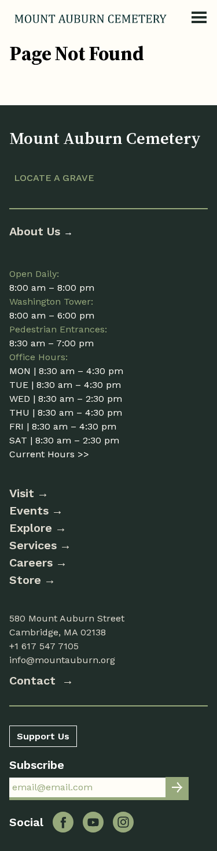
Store (25, 580)
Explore (30, 528)
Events (29, 510)
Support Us (43, 736)
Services (33, 545)
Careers (31, 562)
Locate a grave (54, 177)
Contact (34, 680)
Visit (21, 493)
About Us (36, 231)
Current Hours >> (49, 454)
